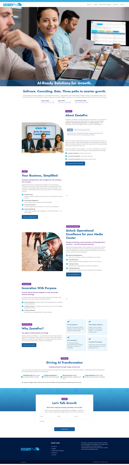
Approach (115, 4)
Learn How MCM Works (74, 274)
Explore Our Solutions (47, 102)
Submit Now (64, 429)
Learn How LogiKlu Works (29, 217)
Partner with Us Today (29, 345)
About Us (89, 4)
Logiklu (54, 448)
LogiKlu (95, 4)
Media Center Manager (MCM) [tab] (81, 130)
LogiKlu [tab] (70, 130)
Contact (122, 4)
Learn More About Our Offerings (75, 163)
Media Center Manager (105, 4)
